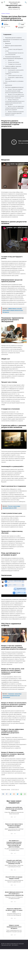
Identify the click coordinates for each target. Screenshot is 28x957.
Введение (8, 43)
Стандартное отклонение (14, 64)
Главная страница (5, 13)
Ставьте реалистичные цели (15, 75)
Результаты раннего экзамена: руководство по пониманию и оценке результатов (13, 39)
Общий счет (11, 60)
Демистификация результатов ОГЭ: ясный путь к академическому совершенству (14, 893)
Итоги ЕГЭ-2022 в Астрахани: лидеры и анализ (14, 877)
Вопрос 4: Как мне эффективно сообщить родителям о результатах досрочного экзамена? (14, 108)
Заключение (8, 85)
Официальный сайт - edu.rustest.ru (14, 6)
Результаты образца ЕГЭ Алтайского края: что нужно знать (14, 910)
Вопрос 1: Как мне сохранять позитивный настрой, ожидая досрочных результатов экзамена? (14, 91)
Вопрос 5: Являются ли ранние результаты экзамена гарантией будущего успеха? (14, 113)
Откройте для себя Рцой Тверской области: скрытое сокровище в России (14, 862)
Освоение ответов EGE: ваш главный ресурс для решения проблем (14, 809)
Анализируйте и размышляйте (16, 70)
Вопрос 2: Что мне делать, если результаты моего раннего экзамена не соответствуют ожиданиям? (14, 96)
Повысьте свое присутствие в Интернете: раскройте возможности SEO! (14, 825)
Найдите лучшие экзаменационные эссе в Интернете (14, 927)
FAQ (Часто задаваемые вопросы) (14, 87)
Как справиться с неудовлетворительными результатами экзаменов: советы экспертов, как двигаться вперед (14, 843)
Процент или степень (13, 62)
